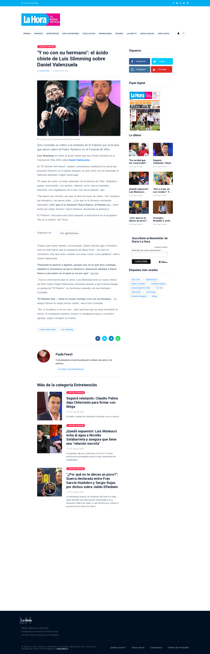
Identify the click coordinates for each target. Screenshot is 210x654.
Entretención (52, 34)
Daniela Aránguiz (139, 296)
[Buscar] (183, 33)
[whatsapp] (117, 338)
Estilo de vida (89, 34)
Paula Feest (44, 71)
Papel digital (164, 34)
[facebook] (173, 3)
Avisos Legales (147, 34)
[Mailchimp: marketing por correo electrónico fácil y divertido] (163, 264)
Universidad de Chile (140, 288)
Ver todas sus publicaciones (71, 369)
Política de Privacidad (178, 647)
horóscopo (151, 292)
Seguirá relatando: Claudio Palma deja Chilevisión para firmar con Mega (92, 402)
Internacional (105, 34)
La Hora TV (132, 34)
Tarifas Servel (137, 647)
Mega (154, 296)
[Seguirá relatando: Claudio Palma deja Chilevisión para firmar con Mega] (49, 406)
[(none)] (43, 356)
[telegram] (187, 3)
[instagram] (180, 3)
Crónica (27, 34)
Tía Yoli (158, 288)
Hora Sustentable (70, 34)
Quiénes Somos (118, 647)
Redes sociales (138, 284)
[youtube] (184, 3)
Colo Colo (135, 279)
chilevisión (136, 292)
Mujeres (119, 34)
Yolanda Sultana (158, 284)
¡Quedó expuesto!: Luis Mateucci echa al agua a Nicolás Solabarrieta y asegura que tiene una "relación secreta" (91, 437)
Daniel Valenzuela (47, 329)
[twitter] (177, 3)
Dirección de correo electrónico (147, 250)
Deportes (38, 34)
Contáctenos (156, 647)
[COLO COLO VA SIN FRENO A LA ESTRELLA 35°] (144, 111)
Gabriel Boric (151, 279)
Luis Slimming (67, 329)
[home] (40, 19)
